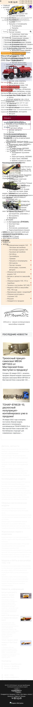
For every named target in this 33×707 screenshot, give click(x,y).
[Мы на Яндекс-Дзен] (16, 698)
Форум (23, 696)
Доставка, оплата (26, 694)
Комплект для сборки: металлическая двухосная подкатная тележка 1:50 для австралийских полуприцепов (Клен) (15, 583)
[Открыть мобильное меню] (0, 1)
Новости (17, 696)
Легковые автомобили (17, 247)
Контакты (10, 696)
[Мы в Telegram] (11, 2)
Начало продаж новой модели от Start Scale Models (10, 642)
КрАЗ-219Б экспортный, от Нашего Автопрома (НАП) (10, 617)
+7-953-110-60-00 (25, 1)
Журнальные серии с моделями (18, 292)
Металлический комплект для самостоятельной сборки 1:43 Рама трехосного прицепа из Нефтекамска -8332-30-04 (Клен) (16, 517)
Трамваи (12, 258)
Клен (17, 694)
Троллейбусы (14, 256)
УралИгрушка (26, 685)
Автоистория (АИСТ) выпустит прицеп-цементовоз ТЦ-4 (9, 595)
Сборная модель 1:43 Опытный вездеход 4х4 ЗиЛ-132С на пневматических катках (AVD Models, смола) (15, 511)
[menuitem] (16, 9)
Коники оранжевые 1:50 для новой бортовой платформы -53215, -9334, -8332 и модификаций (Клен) (15, 458)
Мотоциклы (13, 263)
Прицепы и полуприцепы (18, 261)
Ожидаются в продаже (15, 301)
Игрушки (10, 299)
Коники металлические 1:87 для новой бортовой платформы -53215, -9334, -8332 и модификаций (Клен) (15, 464)
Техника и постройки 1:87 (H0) (18, 285)
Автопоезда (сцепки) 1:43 (18, 250)
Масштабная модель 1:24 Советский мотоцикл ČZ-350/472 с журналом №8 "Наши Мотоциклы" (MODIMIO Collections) (16, 539)
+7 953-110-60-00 (10, 671)
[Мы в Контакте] (9, 2)
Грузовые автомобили (17, 252)
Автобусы (12, 254)
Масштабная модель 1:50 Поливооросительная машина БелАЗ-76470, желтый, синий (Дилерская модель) (15, 572)
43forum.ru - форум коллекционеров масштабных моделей (16, 323)
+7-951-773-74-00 (25, 3)
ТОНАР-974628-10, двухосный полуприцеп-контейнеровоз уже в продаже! (14, 410)
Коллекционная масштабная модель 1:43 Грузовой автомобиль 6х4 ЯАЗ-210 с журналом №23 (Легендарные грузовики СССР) (15, 546)
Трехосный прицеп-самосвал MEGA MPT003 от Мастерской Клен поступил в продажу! (15, 364)
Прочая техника (15, 265)
